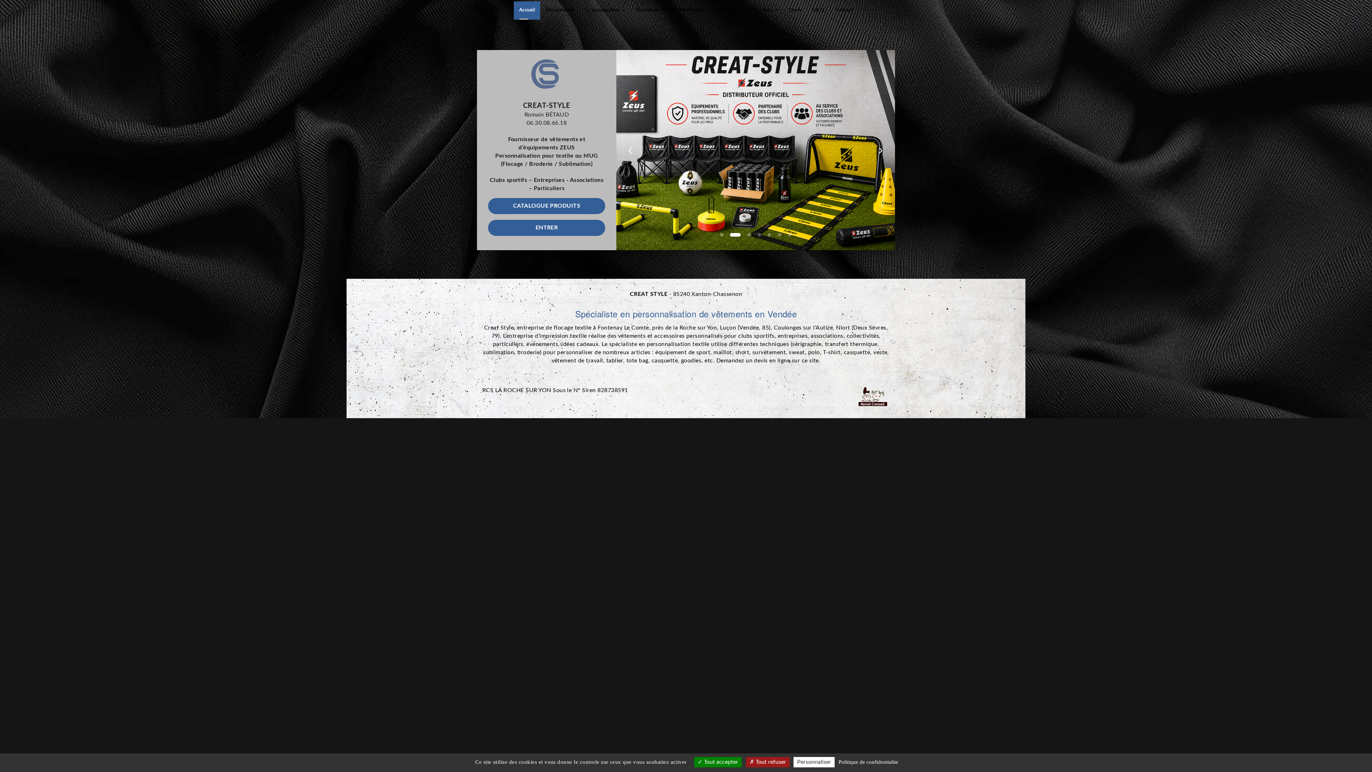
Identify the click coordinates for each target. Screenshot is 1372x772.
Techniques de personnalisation (670, 10)
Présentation (560, 10)
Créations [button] (763, 10)
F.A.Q (818, 10)
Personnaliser (814, 762)
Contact (844, 10)
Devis (795, 10)
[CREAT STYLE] (546, 74)
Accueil (527, 10)
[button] (630, 150)
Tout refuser (770, 762)
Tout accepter (720, 762)
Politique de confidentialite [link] (868, 762)
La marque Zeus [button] (603, 10)
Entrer (547, 228)
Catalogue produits (547, 206)
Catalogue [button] (726, 10)
